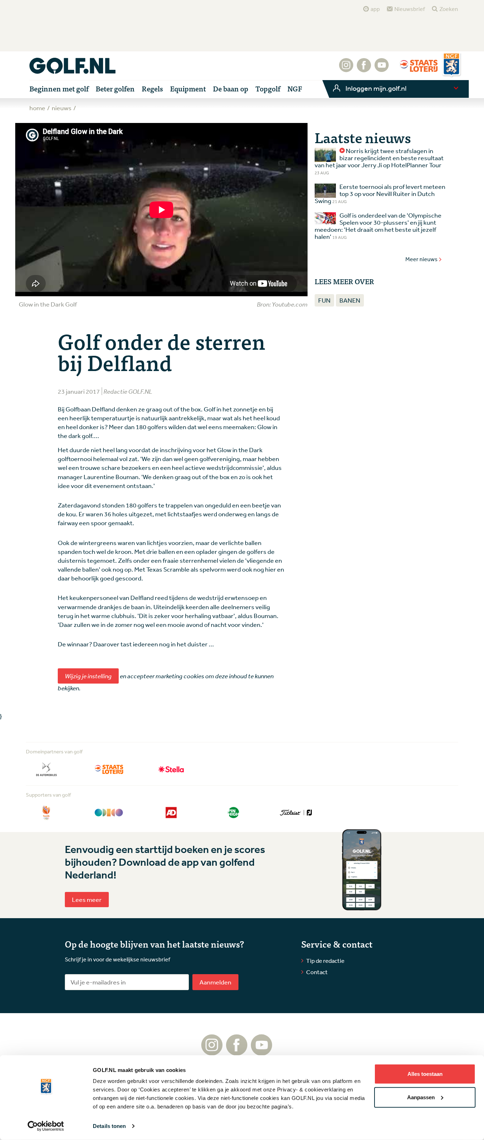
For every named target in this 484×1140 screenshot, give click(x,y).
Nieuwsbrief (409, 8)
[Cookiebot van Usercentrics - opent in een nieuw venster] (46, 1126)
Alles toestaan (425, 1074)
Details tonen (109, 1126)
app (375, 8)
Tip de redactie (325, 960)
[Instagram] (346, 69)
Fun (324, 300)
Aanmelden (215, 982)
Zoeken (448, 8)
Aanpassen (421, 1097)
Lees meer (87, 899)
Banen (349, 300)
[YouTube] (382, 69)
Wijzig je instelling (88, 676)
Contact (317, 972)
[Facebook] (364, 69)
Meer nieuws (421, 259)
